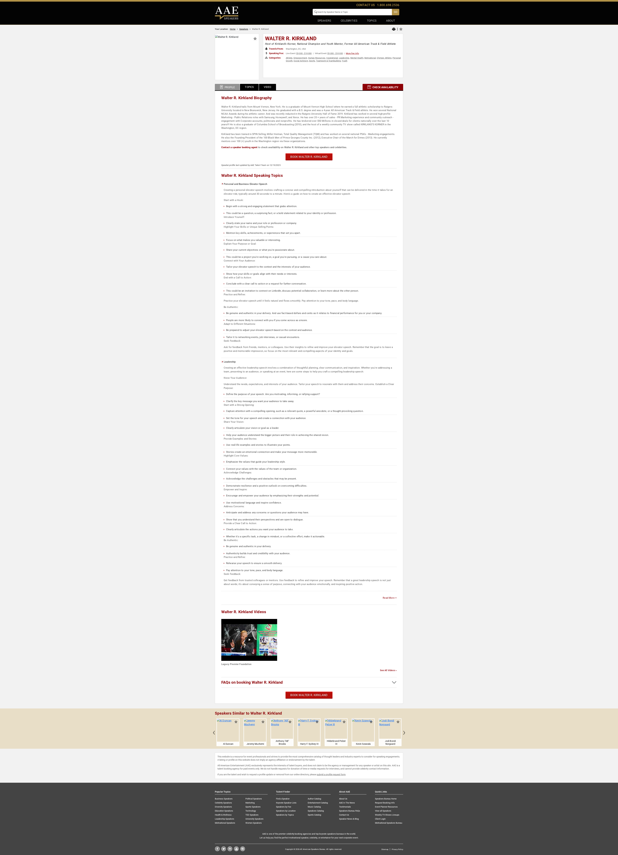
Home (232, 29)
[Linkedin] (229, 850)
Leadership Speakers (224, 819)
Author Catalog (314, 799)
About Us (343, 799)
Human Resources (316, 58)
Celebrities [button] (349, 20)
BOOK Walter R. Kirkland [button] (309, 156)
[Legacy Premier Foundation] (249, 639)
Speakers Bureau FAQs (349, 811)
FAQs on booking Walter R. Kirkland (252, 682)
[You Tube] (236, 850)
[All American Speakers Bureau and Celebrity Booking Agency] (226, 13)
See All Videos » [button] (388, 670)
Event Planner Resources (386, 807)
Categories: (274, 58)
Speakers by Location (286, 811)
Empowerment (300, 58)
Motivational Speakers (225, 823)
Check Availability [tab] (385, 87)
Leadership (344, 58)
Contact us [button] (365, 5)
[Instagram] (242, 850)
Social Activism (301, 61)
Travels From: (275, 48)
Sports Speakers (253, 807)
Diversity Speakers (223, 807)
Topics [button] (371, 20)
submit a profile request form (331, 774)
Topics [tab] (249, 87)
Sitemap (384, 849)
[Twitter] (223, 850)
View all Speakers (383, 811)
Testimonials (345, 807)
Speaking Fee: (276, 53)
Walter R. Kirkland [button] (291, 38)
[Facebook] (217, 850)
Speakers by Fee (283, 807)
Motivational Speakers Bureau (388, 823)
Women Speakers (253, 823)
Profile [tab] (229, 87)
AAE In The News (347, 803)
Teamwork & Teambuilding (328, 61)
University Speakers (254, 819)
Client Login (380, 819)
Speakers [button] (324, 20)
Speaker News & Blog (349, 819)
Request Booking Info (385, 803)
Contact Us (344, 815)
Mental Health (356, 58)
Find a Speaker (283, 799)
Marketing (250, 803)
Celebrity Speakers (223, 803)
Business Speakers (224, 799)
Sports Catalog (314, 815)
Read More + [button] (390, 597)
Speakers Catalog (316, 811)
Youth (344, 61)
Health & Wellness (223, 815)
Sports (312, 61)
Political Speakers (253, 799)
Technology (250, 811)
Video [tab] (267, 87)
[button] (213, 732)
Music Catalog (314, 807)
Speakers (243, 29)
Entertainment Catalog (318, 803)
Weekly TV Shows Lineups (387, 815)
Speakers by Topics (285, 815)
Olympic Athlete (384, 58)
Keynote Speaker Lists (286, 803)
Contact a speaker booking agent (239, 147)
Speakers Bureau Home (386, 799)
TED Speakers (251, 815)
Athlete (289, 58)
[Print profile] (393, 29)
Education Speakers (224, 811)
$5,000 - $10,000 (304, 53)
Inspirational (332, 58)
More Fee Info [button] (352, 53)
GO (395, 12)
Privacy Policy (397, 849)
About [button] (390, 20)
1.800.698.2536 (388, 5)
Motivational (370, 58)
